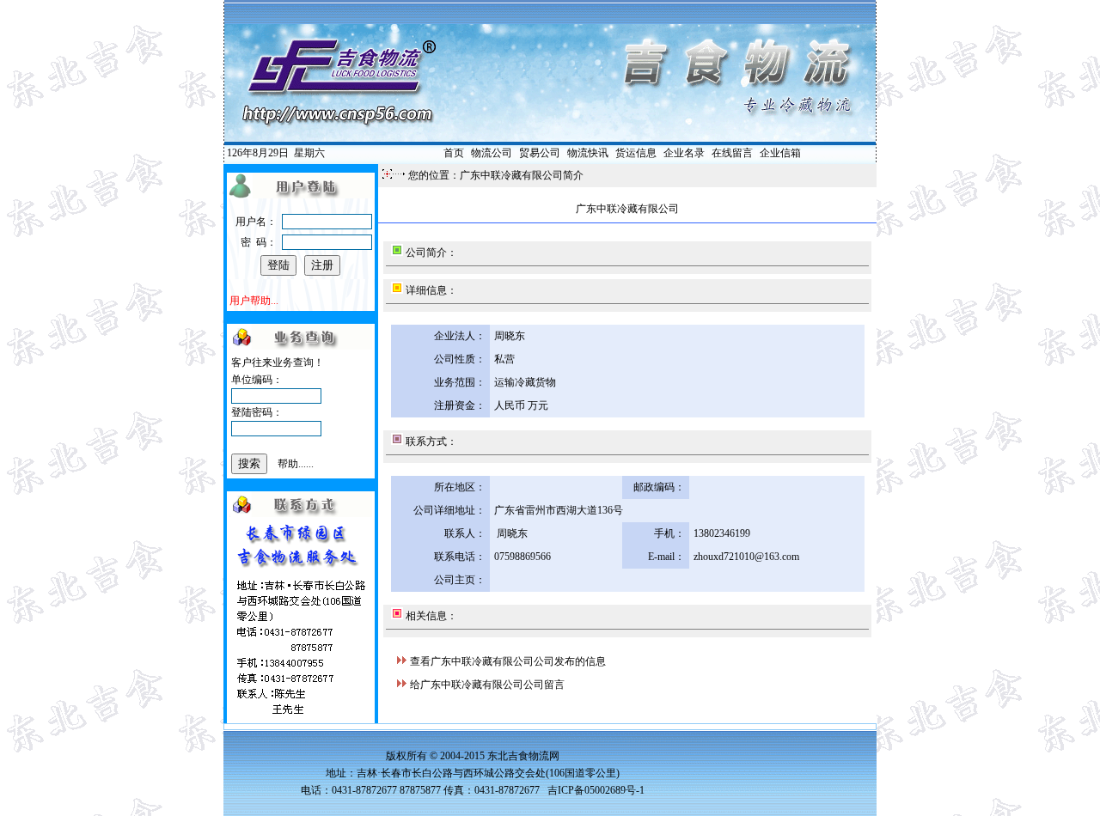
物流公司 (491, 153)
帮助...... (296, 464)
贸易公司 (539, 153)
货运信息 (636, 153)
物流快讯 (587, 153)
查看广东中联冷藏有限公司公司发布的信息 (508, 661)
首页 (453, 153)
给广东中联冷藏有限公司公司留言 (487, 685)
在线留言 (732, 153)
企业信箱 (780, 153)
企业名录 (684, 153)
